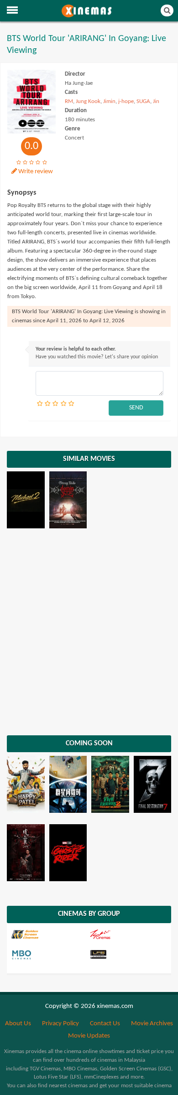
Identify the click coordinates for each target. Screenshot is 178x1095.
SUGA (143, 101)
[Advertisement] (89, 633)
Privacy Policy (60, 1023)
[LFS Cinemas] (127, 955)
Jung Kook (88, 101)
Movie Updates (89, 1036)
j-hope (126, 101)
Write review (35, 171)
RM (69, 101)
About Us (18, 1023)
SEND (136, 407)
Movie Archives (152, 1023)
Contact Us (105, 1023)
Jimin (109, 101)
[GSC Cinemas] (49, 934)
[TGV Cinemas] (127, 934)
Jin (156, 101)
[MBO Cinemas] (49, 955)
